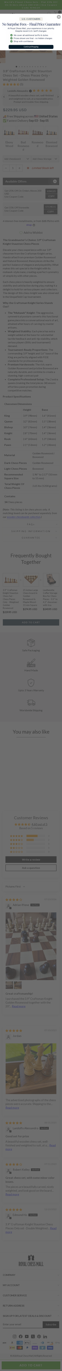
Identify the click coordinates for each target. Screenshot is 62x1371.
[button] (59, 17)
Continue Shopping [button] (31, 47)
